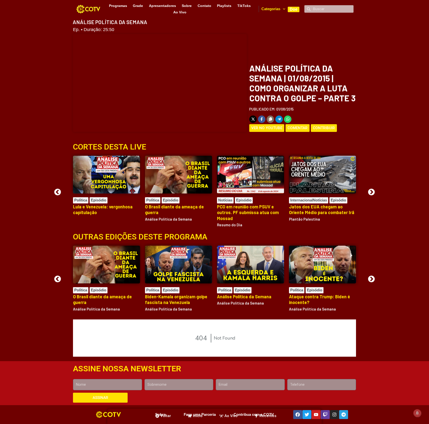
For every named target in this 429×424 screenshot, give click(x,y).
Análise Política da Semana (244, 296)
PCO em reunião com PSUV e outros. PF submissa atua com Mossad (248, 212)
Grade (138, 6)
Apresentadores (162, 6)
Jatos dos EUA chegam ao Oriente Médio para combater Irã (321, 209)
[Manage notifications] (417, 413)
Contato (204, 6)
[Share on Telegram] (279, 119)
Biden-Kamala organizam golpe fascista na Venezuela (176, 299)
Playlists (224, 6)
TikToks (244, 6)
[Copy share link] (270, 119)
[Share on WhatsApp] (287, 119)
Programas (118, 6)
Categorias (270, 9)
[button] (57, 192)
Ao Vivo (179, 12)
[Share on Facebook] (261, 119)
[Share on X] (253, 119)
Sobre (187, 6)
